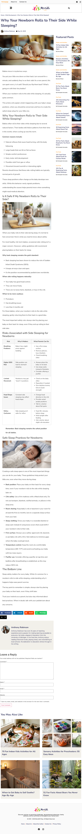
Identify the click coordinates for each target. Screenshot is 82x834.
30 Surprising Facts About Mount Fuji (62, 128)
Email (2, 688)
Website (2, 695)
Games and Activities (61, 42)
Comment (3, 661)
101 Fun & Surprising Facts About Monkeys (61, 170)
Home (2, 15)
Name (2, 682)
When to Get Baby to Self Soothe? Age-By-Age (63, 74)
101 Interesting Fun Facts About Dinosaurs (62, 102)
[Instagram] (80, 2)
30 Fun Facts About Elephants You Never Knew (63, 143)
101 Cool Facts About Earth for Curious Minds (61, 156)
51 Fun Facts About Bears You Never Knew (62, 88)
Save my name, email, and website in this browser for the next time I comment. (25, 701)
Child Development (10, 15)
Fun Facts (58, 83)
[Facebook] (76, 2)
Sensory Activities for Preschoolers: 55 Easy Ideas (63, 61)
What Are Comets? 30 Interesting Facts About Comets (63, 115)
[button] (69, 8)
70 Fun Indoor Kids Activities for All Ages (62, 47)
